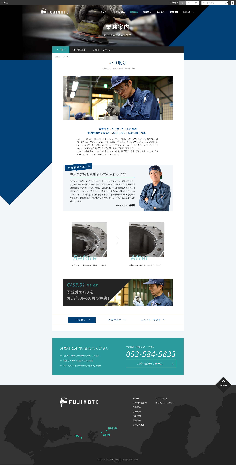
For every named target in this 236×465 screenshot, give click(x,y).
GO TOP (223, 385)
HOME (103, 12)
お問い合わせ (188, 12)
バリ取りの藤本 (118, 12)
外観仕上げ (79, 49)
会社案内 (161, 12)
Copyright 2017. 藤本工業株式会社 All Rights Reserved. (118, 459)
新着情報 (174, 12)
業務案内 (134, 12)
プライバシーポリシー (165, 403)
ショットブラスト (102, 49)
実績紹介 (147, 12)
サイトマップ (161, 398)
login (232, 3)
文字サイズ (174, 3)
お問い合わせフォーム (150, 363)
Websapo (118, 462)
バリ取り (61, 49)
